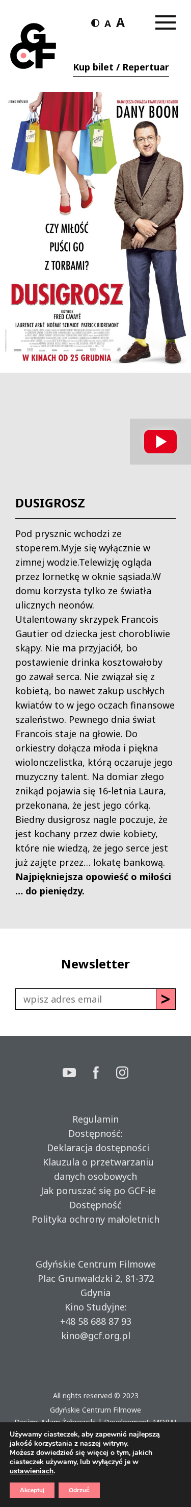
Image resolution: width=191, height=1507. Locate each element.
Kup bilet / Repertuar (121, 67)
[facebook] (105, 1073)
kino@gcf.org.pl (95, 1335)
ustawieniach (31, 1471)
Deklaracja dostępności (95, 1147)
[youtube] (78, 1074)
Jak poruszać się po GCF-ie (96, 1190)
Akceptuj (32, 1490)
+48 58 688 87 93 (95, 1321)
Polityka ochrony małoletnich (95, 1219)
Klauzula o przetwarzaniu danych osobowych (96, 1169)
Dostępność (95, 1205)
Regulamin (95, 1119)
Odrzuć (79, 1490)
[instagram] (122, 1073)
